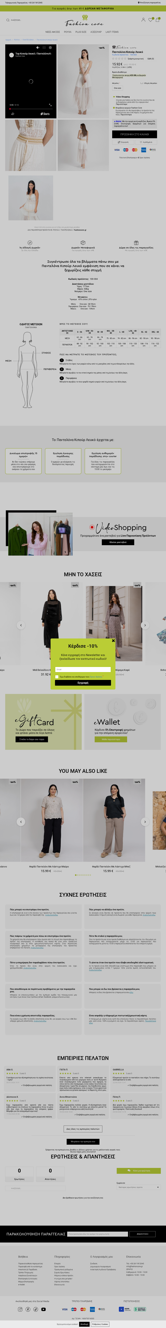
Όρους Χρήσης (96, 677)
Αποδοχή (84, 1324)
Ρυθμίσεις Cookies (100, 1324)
